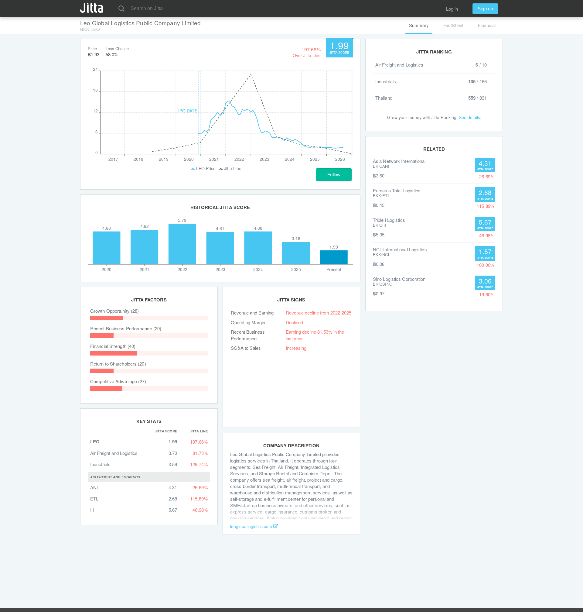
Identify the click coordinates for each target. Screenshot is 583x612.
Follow (333, 174)
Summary (419, 25)
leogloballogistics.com (251, 526)
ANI (94, 487)
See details (469, 117)
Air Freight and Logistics (114, 453)
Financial (487, 25)
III (92, 510)
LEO (95, 441)
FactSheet (453, 25)
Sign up (485, 8)
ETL (94, 498)
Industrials (100, 464)
